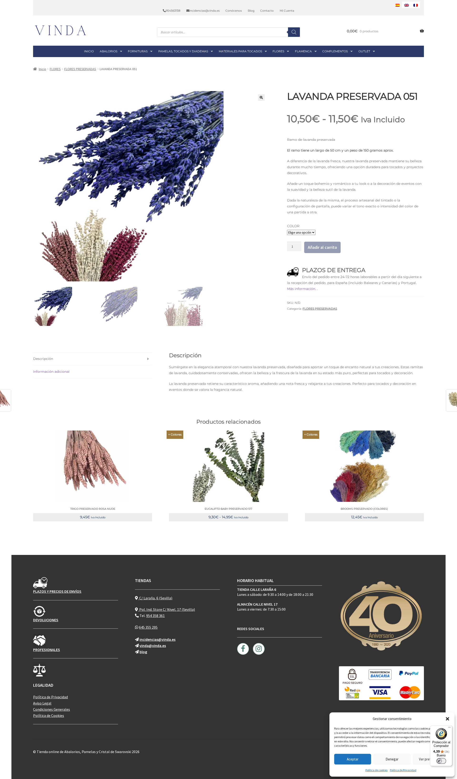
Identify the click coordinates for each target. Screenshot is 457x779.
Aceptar (352, 759)
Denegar (392, 759)
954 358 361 (155, 615)
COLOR (293, 226)
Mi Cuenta (287, 10)
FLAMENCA (303, 51)
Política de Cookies (48, 715)
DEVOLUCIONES (45, 619)
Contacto (267, 10)
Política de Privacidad (403, 770)
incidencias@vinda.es (204, 10)
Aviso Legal (42, 703)
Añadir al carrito (322, 247)
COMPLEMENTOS (335, 51)
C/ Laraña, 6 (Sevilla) (155, 598)
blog (143, 651)
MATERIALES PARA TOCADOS (240, 51)
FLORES (278, 51)
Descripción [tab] (43, 359)
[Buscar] (294, 32)
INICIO (89, 51)
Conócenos (233, 10)
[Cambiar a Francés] (415, 5)
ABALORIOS (108, 51)
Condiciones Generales (51, 709)
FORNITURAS (138, 51)
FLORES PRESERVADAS (80, 69)
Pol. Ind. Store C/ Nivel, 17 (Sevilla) (166, 609)
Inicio (42, 69)
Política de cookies (376, 770)
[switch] (441, 761)
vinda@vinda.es (152, 645)
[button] (447, 718)
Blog (251, 10)
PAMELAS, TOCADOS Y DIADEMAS (183, 51)
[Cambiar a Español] (397, 5)
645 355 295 (148, 627)
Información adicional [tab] (51, 371)
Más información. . (302, 289)
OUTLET (364, 51)
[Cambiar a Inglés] (406, 5)
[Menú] (449, 728)
